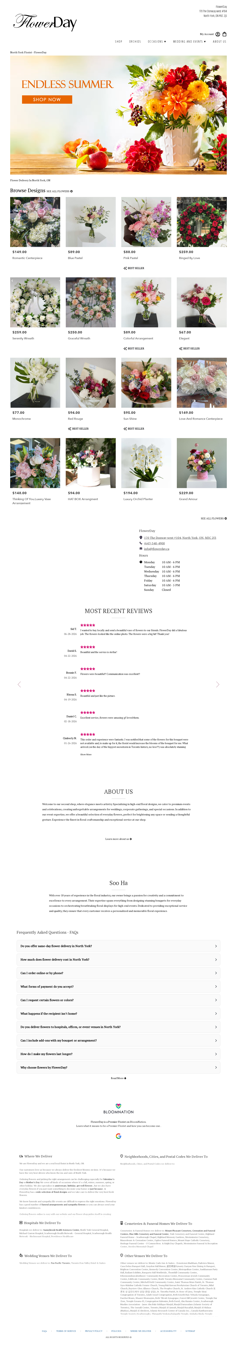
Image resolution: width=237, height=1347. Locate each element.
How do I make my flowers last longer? (46, 1054)
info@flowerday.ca (156, 549)
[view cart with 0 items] (224, 33)
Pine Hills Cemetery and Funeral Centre (149, 1234)
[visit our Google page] (118, 1136)
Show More (86, 754)
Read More (117, 1078)
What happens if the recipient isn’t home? (49, 1013)
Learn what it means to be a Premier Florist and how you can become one (118, 1126)
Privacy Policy (93, 1331)
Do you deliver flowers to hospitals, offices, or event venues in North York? (71, 1027)
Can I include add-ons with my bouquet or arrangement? (59, 1040)
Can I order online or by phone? (42, 973)
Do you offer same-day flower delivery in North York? (56, 946)
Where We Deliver (38, 1156)
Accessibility (168, 1331)
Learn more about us (117, 839)
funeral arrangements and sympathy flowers (64, 1204)
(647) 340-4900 (154, 543)
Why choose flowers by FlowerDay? (44, 1067)
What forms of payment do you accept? (47, 986)
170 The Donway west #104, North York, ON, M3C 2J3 (180, 538)
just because (96, 1188)
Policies (116, 1331)
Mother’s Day (33, 1182)
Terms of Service (66, 1331)
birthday (72, 1185)
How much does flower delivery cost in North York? (55, 959)
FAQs (44, 1331)
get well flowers (85, 1185)
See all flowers (58, 191)
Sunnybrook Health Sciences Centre (61, 1230)
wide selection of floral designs (51, 1192)
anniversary (60, 1185)
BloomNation (138, 1122)
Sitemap (190, 1331)
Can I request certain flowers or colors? (47, 1000)
